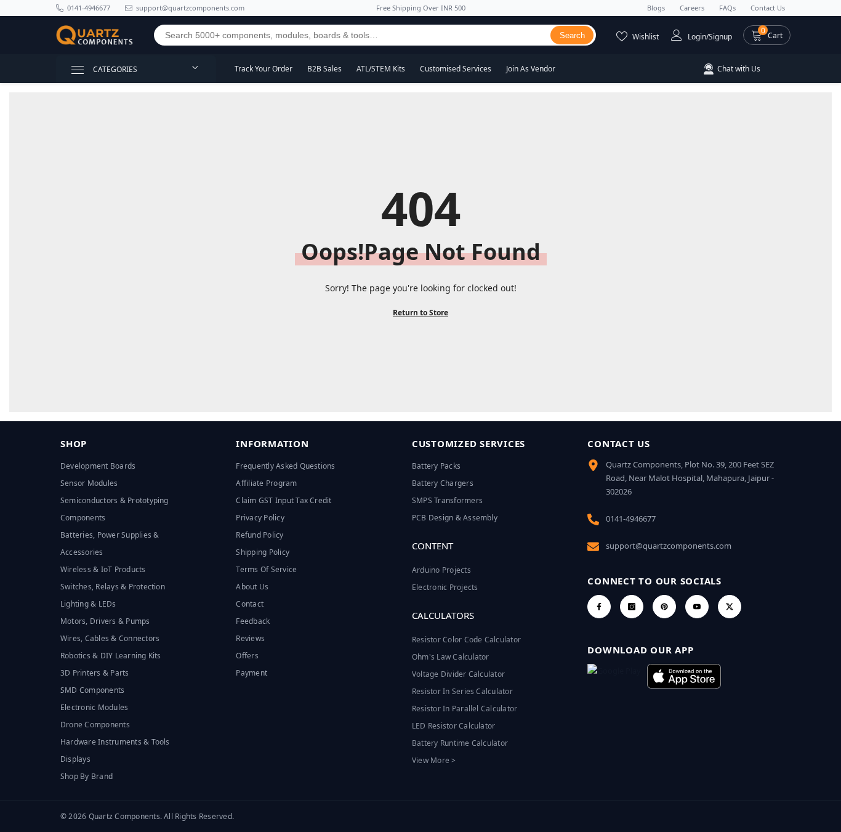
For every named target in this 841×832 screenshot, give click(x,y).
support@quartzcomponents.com (668, 545)
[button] (767, 35)
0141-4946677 (88, 7)
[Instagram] (631, 606)
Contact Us (767, 7)
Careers (692, 7)
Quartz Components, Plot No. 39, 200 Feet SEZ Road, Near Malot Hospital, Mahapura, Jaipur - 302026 (690, 478)
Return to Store (420, 312)
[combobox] (352, 35)
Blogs (656, 7)
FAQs (727, 7)
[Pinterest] (664, 606)
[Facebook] (599, 606)
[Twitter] (729, 606)
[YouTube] (697, 606)
